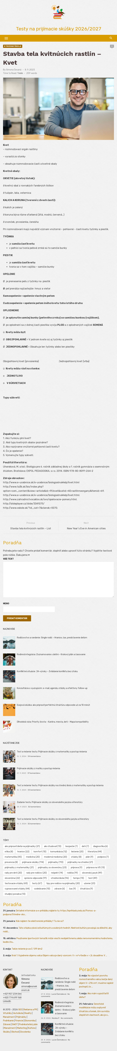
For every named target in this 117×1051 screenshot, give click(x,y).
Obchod (15, 1032)
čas (72, 888)
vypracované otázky (17, 888)
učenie (89, 883)
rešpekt (57, 873)
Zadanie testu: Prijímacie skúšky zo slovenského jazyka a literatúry (50, 802)
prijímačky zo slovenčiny (52, 867)
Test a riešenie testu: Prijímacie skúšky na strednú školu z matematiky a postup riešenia (60, 785)
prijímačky (55, 862)
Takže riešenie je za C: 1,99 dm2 (27, 949)
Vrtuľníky (7, 1013)
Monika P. (56, 1018)
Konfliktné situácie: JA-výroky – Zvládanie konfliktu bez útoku (47, 671)
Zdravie (7, 1024)
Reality (28, 1013)
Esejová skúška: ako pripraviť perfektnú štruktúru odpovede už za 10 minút (53, 705)
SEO (20, 1009)
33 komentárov (34, 790)
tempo (78, 878)
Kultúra (31, 1028)
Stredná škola (12, 46)
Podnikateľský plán (28, 1024)
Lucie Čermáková (58, 994)
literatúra (95, 851)
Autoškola (18, 1013)
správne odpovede (35, 878)
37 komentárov (33, 773)
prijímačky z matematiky (19, 867)
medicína (33, 857)
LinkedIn (7, 1001)
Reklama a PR (30, 1009)
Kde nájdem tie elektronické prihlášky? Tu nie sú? (40, 921)
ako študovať (52, 846)
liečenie (77, 851)
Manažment (9, 1017)
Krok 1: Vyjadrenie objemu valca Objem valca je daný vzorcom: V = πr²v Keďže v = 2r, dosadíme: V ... (59, 955)
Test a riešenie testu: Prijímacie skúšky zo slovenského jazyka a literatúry (53, 819)
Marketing (22, 1028)
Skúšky (6, 1032)
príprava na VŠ (95, 867)
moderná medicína (55, 857)
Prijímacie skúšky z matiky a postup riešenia (38, 768)
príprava (76, 867)
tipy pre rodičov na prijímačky (63, 883)
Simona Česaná (13, 69)
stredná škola (60, 878)
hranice (23, 851)
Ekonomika (30, 1020)
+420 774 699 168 (12, 997)
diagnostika (100, 846)
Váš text (8, 559)
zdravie (59, 888)
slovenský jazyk (92, 873)
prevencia (11, 862)
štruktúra (86, 888)
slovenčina (12, 878)
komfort (40, 851)
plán (89, 857)
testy (37, 883)
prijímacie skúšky (33, 862)
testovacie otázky (16, 883)
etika (9, 851)
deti (85, 846)
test (92, 878)
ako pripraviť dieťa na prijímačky (22, 846)
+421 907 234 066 (12, 994)
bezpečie (72, 846)
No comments (67, 1018)
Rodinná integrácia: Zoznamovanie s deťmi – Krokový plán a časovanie (51, 654)
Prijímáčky (21, 1017)
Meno (6, 603)
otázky (76, 857)
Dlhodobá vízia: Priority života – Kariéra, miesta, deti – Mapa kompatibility (53, 722)
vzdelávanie (42, 888)
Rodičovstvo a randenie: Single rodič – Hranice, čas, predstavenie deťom (52, 637)
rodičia (72, 873)
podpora (103, 857)
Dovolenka (25, 1032)
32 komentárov (34, 807)
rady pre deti (13, 873)
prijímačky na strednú (80, 862)
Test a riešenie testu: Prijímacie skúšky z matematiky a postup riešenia (52, 751)
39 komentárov (34, 756)
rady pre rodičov (36, 873)
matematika (13, 857)
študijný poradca (15, 894)
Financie (19, 1020)
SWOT (15, 1024)
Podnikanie (8, 1020)
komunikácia (58, 851)
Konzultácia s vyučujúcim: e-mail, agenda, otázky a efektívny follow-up (52, 688)
